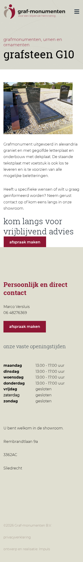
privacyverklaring (17, 537)
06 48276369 (29, 312)
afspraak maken (24, 242)
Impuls (44, 549)
